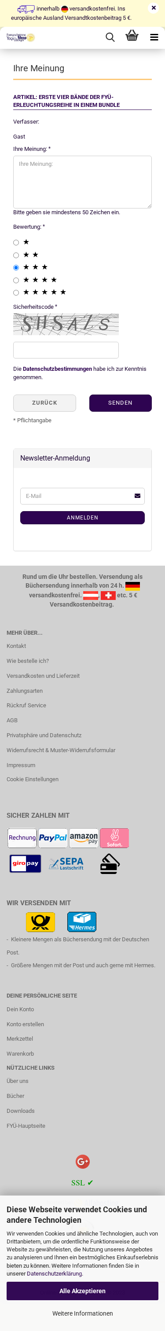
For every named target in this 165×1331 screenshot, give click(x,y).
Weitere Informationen (82, 1313)
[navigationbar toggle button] (154, 38)
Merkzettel (20, 1038)
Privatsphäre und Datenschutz (44, 735)
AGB (12, 720)
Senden (120, 402)
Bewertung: (28, 226)
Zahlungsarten (25, 690)
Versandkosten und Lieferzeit (43, 676)
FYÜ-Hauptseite (26, 1126)
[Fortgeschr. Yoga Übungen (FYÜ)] (17, 38)
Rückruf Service (26, 705)
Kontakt (16, 646)
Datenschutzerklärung (54, 1273)
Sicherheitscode (34, 306)
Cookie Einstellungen (33, 779)
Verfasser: (26, 121)
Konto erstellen (25, 1024)
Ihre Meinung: (30, 149)
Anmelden (83, 518)
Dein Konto (20, 1009)
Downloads (21, 1111)
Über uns (18, 1081)
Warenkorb (20, 1053)
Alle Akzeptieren (82, 1290)
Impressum (21, 765)
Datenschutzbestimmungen (57, 369)
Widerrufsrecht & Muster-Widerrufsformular (61, 750)
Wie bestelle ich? (28, 661)
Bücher (15, 1096)
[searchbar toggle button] (110, 38)
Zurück (44, 402)
